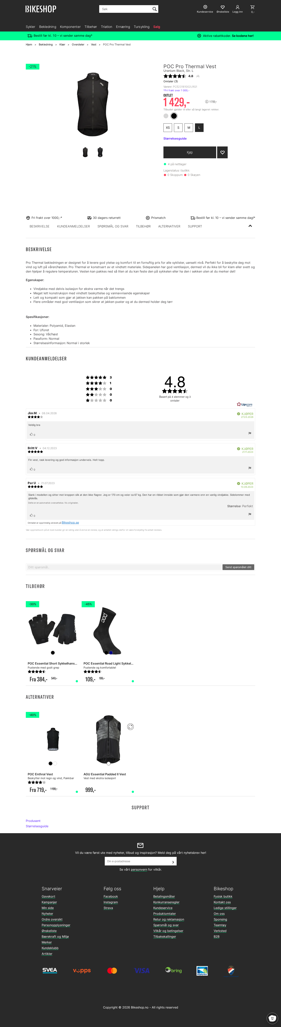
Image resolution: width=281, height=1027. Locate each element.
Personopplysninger (56, 925)
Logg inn (237, 11)
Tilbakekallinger (164, 936)
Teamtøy (220, 925)
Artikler (47, 954)
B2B (216, 936)
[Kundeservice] (205, 7)
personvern (139, 869)
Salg (156, 27)
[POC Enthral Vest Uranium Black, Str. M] (53, 739)
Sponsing (220, 919)
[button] (40, 226)
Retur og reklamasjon (168, 919)
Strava (108, 908)
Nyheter (47, 913)
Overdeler (78, 44)
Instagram (111, 902)
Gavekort (48, 896)
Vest (93, 44)
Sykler (30, 27)
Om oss (219, 913)
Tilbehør (90, 27)
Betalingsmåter (164, 896)
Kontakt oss (222, 902)
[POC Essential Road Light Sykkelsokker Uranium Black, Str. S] (109, 628)
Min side (48, 908)
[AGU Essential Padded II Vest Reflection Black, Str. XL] (109, 739)
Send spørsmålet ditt (238, 567)
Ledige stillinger (225, 908)
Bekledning (47, 27)
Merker (47, 942)
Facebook (111, 896)
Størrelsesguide (37, 826)
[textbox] (124, 567)
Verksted (220, 931)
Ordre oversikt (52, 919)
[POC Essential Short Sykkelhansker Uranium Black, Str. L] (53, 628)
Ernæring (123, 27)
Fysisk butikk (223, 896)
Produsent (33, 821)
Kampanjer (49, 902)
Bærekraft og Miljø (55, 936)
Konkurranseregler (166, 902)
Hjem (29, 44)
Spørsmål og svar (166, 925)
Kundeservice (162, 908)
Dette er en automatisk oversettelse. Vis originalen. (53, 502)
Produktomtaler (164, 913)
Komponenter (70, 27)
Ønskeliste (49, 931)
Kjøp (190, 152)
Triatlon (106, 27)
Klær (62, 44)
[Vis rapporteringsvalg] (249, 434)
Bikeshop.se (70, 522)
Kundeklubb (50, 948)
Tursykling (141, 27)
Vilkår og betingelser (168, 931)
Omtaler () (170, 81)
